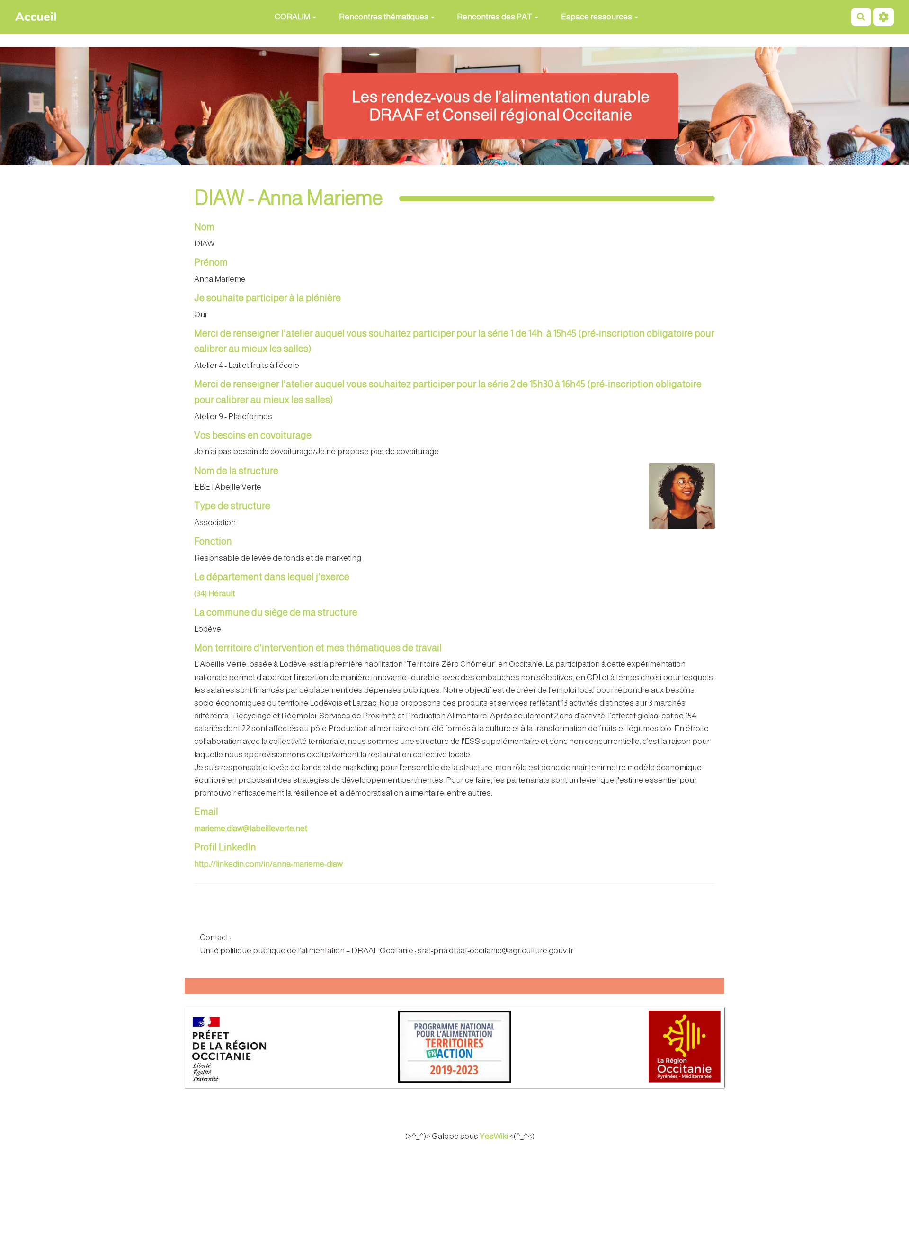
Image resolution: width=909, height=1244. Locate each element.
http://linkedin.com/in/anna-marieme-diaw (268, 863)
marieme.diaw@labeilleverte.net (250, 828)
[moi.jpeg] (677, 501)
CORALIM (292, 16)
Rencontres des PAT (494, 16)
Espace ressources (596, 16)
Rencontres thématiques (383, 16)
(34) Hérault (214, 593)
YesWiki (494, 1136)
